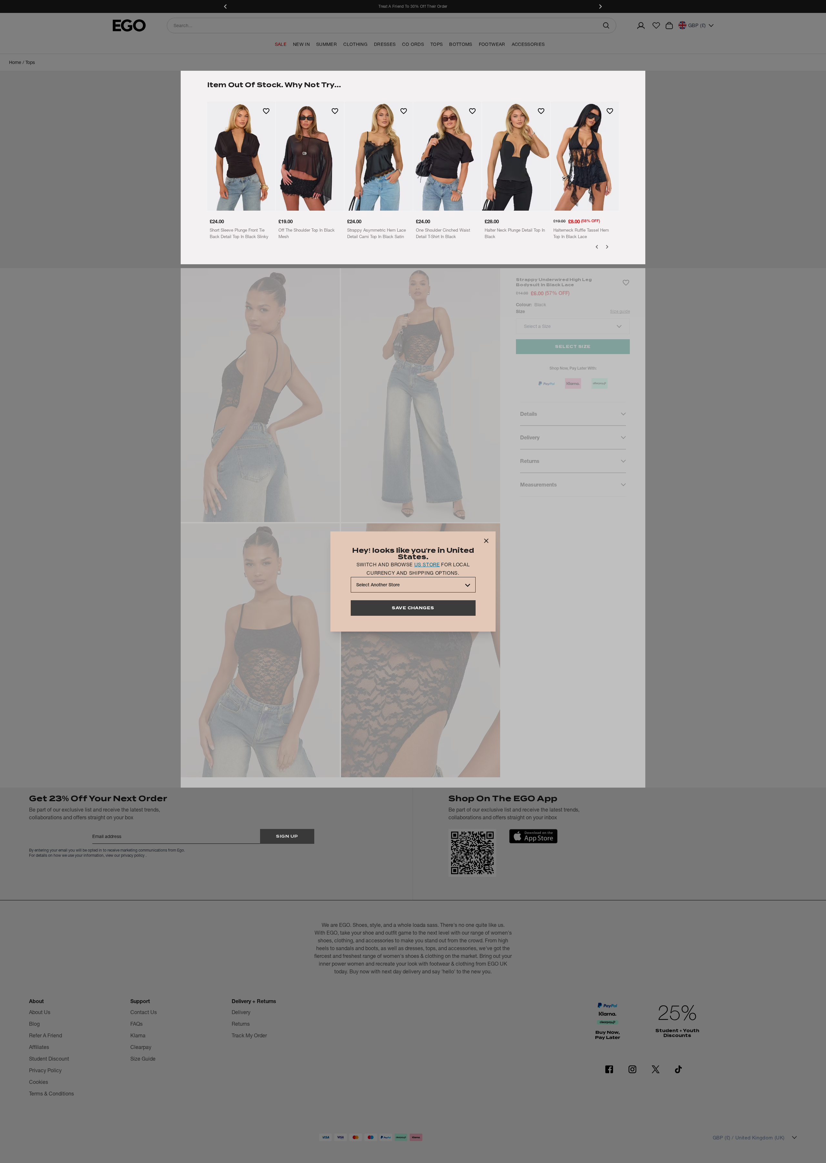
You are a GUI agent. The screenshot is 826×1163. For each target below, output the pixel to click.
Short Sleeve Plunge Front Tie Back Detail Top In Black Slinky (239, 233)
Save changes (413, 607)
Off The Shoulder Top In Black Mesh (306, 233)
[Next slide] (600, 6)
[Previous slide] (226, 6)
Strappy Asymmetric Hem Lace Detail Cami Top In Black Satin (376, 233)
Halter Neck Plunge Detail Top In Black (515, 233)
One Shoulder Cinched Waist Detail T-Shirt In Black (443, 233)
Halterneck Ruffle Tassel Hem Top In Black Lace (581, 233)
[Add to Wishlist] (266, 111)
